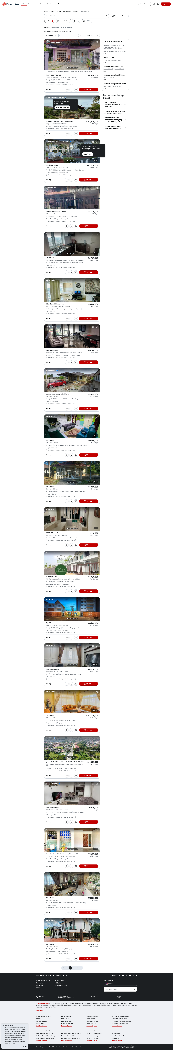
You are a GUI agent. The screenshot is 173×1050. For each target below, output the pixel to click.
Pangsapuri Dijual (66, 1021)
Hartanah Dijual (66, 1016)
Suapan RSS (115, 1038)
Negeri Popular (91, 1031)
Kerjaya (38, 987)
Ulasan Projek (40, 1023)
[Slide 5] (73, 67)
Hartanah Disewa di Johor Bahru (70, 1038)
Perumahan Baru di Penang (120, 1023)
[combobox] (76, 16)
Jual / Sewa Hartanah (118, 1036)
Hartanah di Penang (92, 1038)
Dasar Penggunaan (41, 1047)
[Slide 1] (67, 67)
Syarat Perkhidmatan (55, 1047)
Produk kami (39, 985)
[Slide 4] (74, 345)
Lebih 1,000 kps (117, 86)
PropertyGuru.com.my (42, 1003)
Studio (105, 77)
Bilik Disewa (90, 1023)
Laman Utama (49, 11)
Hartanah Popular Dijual (44, 1031)
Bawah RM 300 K (119, 69)
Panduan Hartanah (41, 1021)
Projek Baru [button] (39, 4)
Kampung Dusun (116, 60)
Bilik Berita (58, 983)
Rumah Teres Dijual (67, 1023)
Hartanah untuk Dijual (63, 11)
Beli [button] (23, 4)
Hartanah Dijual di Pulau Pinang (45, 1036)
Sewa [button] (30, 4)
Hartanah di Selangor (92, 1036)
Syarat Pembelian (77, 1047)
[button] (46, 27)
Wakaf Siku (107, 60)
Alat (113, 1031)
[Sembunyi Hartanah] (92, 42)
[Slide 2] (71, 345)
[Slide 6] (75, 893)
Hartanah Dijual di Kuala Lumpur (45, 1033)
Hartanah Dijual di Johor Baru (45, 1038)
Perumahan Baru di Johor (119, 1018)
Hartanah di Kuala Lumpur (94, 1033)
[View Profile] (54, 42)
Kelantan (76, 11)
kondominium (111, 51)
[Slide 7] (76, 664)
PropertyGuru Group (43, 980)
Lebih (57, 4)
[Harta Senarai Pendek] (96, 42)
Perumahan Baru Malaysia (120, 1016)
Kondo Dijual (65, 1018)
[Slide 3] (70, 67)
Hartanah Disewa (92, 1016)
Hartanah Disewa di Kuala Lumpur (71, 1033)
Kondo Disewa (90, 1018)
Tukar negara (108, 980)
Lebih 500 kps (107, 86)
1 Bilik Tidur (112, 77)
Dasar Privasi (66, 1047)
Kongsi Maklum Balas (61, 985)
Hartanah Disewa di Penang (69, 1036)
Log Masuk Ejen (116, 1033)
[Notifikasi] (158, 4)
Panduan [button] (50, 4)
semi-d (124, 51)
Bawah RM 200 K (108, 69)
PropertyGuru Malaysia (43, 1016)
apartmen (118, 51)
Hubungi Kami (59, 980)
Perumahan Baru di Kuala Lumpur (121, 1021)
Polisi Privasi (20, 1033)
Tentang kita (39, 983)
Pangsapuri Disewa (92, 1021)
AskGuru (38, 1018)
